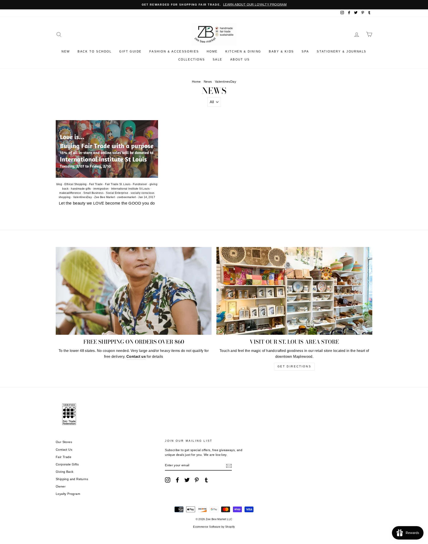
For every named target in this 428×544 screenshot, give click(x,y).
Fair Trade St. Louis (117, 184)
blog (59, 184)
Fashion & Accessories (174, 51)
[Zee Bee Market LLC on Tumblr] (206, 480)
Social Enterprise (117, 193)
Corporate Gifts (67, 464)
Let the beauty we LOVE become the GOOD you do (107, 203)
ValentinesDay (82, 197)
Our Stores (64, 442)
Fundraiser (140, 184)
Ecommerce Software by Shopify (214, 526)
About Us (240, 59)
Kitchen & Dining (243, 51)
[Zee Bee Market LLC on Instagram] (167, 480)
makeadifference (70, 193)
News (208, 81)
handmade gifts (81, 188)
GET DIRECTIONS (294, 366)
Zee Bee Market (104, 197)
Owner (61, 486)
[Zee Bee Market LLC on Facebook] (177, 480)
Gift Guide (130, 51)
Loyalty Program (68, 494)
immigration (101, 188)
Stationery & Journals (341, 51)
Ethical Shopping (75, 184)
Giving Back (64, 471)
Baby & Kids (281, 51)
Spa (305, 51)
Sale (217, 59)
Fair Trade (96, 184)
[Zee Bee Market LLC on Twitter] (187, 480)
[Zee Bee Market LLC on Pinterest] (196, 480)
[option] (214, 4)
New (66, 51)
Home (212, 51)
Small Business (93, 193)
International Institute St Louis (130, 188)
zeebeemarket (126, 197)
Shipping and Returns (72, 479)
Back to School (94, 51)
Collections (191, 59)
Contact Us (64, 449)
